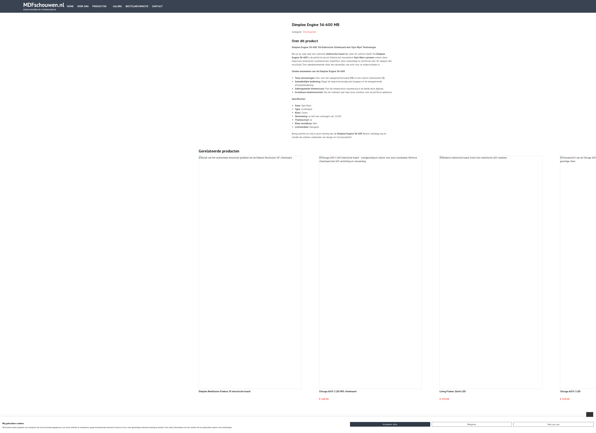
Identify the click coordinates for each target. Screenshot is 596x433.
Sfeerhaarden (309, 31)
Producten (99, 6)
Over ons (83, 6)
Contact (157, 6)
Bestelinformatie (137, 6)
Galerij (117, 6)
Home (70, 6)
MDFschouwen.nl (43, 4)
